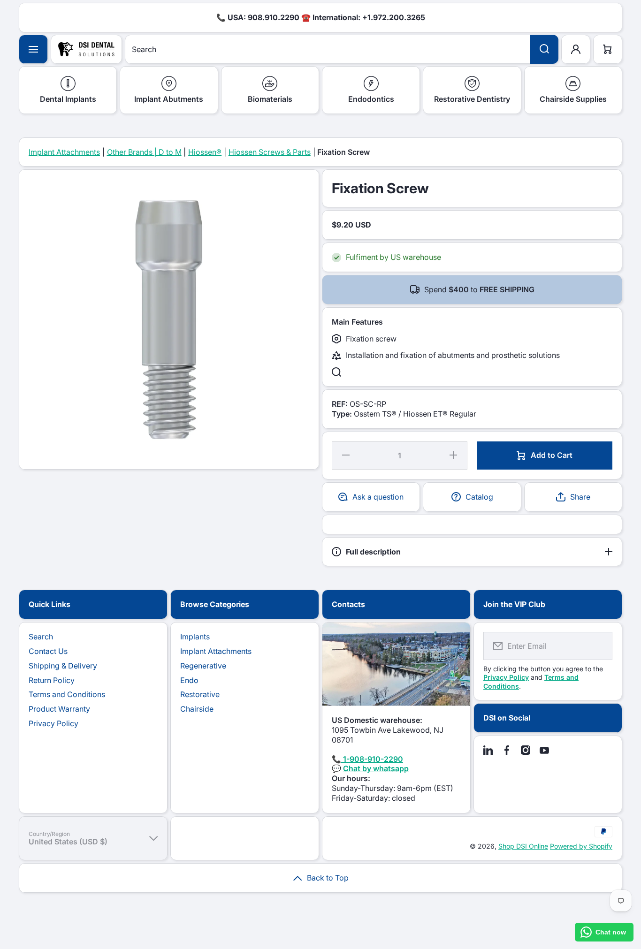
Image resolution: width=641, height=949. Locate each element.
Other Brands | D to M (144, 152)
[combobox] (341, 49)
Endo (189, 680)
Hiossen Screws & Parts (270, 152)
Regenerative (203, 665)
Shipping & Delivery (63, 665)
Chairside (197, 709)
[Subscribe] (599, 646)
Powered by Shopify (581, 846)
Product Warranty (59, 709)
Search (41, 636)
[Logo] (86, 49)
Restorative (200, 694)
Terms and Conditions (67, 694)
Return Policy (52, 680)
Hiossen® (204, 152)
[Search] (544, 49)
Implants (195, 636)
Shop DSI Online (523, 846)
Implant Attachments (64, 152)
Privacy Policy (53, 723)
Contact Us (48, 651)
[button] (573, 497)
